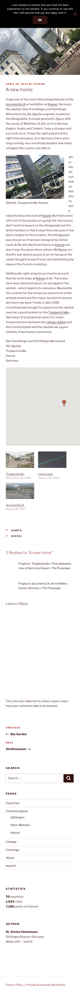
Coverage (12, 850)
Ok (40, 19)
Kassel (52, 104)
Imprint (11, 866)
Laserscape (45, 474)
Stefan (39, 84)
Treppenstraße (58, 312)
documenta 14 (15, 104)
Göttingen (17, 817)
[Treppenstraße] (20, 459)
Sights (16, 530)
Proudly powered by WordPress (45, 984)
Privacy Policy (14, 984)
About (10, 858)
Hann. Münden (20, 825)
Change (11, 842)
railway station (56, 322)
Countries (13, 803)
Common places (17, 811)
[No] (75, 14)
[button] (64, 403)
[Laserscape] (52, 459)
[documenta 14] (20, 491)
